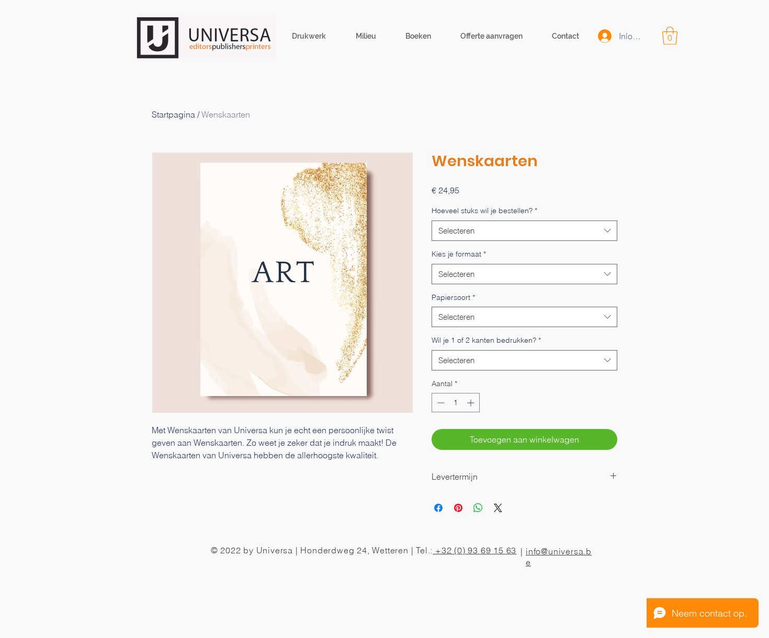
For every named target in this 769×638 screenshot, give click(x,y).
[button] (669, 36)
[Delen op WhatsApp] (478, 508)
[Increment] (471, 402)
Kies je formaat (459, 254)
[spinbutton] (455, 402)
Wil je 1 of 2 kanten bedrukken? (486, 340)
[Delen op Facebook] (438, 508)
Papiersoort (453, 297)
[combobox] (524, 231)
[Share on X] (498, 508)
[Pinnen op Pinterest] (458, 508)
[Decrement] (439, 402)
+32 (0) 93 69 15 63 (474, 550)
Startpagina (173, 114)
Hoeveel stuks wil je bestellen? (484, 210)
